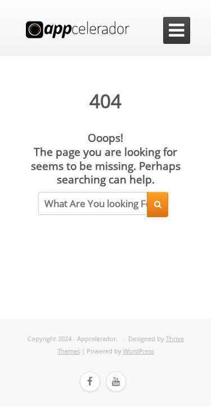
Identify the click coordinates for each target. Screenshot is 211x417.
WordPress (138, 351)
